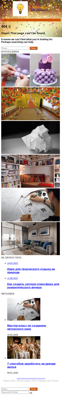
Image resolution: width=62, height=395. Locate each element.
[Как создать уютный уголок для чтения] (31, 171)
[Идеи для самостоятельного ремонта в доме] (31, 239)
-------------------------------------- (31, 378)
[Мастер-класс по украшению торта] (31, 70)
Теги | (35, 380)
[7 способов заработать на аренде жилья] (34, 347)
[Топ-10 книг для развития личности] (31, 138)
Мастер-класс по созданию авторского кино (26, 327)
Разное (55, 380)
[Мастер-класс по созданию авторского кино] (31, 205)
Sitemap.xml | (45, 380)
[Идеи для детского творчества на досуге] (31, 104)
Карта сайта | (10, 380)
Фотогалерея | (24, 380)
